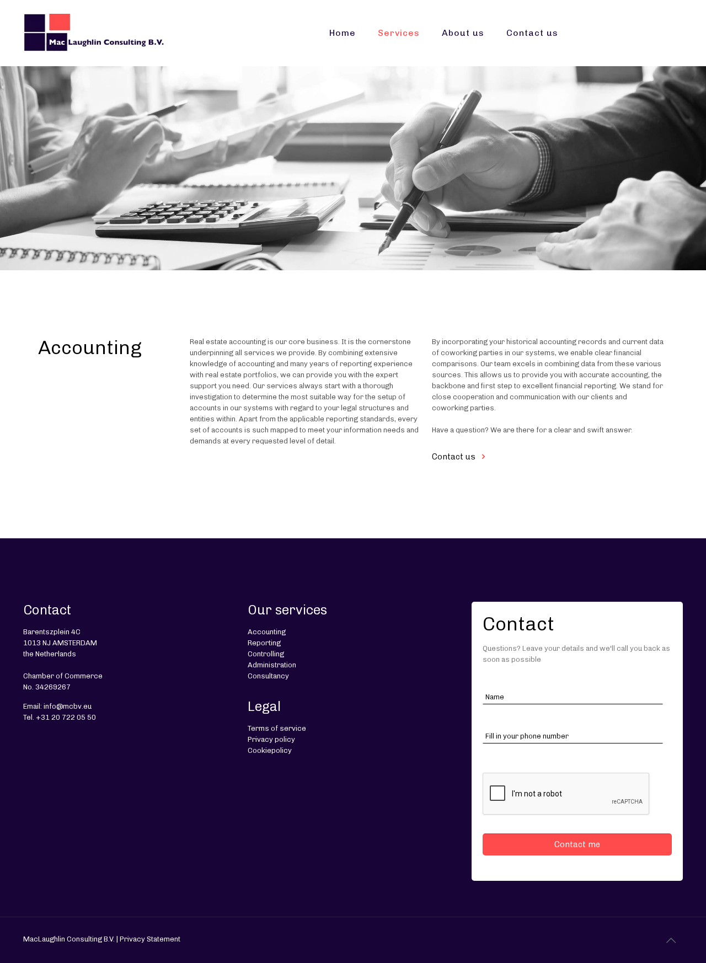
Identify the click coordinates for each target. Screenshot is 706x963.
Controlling (266, 654)
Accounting (267, 632)
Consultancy (268, 676)
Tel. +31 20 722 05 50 (59, 717)
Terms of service (277, 728)
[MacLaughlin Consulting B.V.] (94, 33)
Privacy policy (271, 739)
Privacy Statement (150, 939)
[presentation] (566, 794)
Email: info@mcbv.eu (57, 706)
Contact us (453, 457)
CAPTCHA (500, 757)
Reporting (264, 643)
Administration (272, 665)
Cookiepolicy (270, 750)
